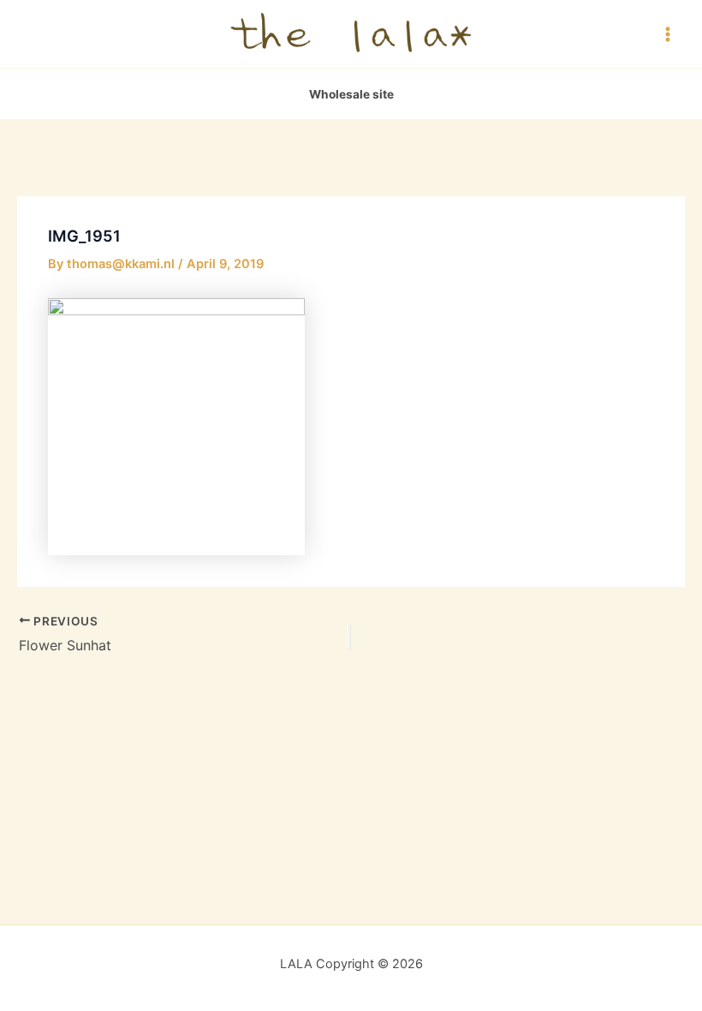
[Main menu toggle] (668, 33)
